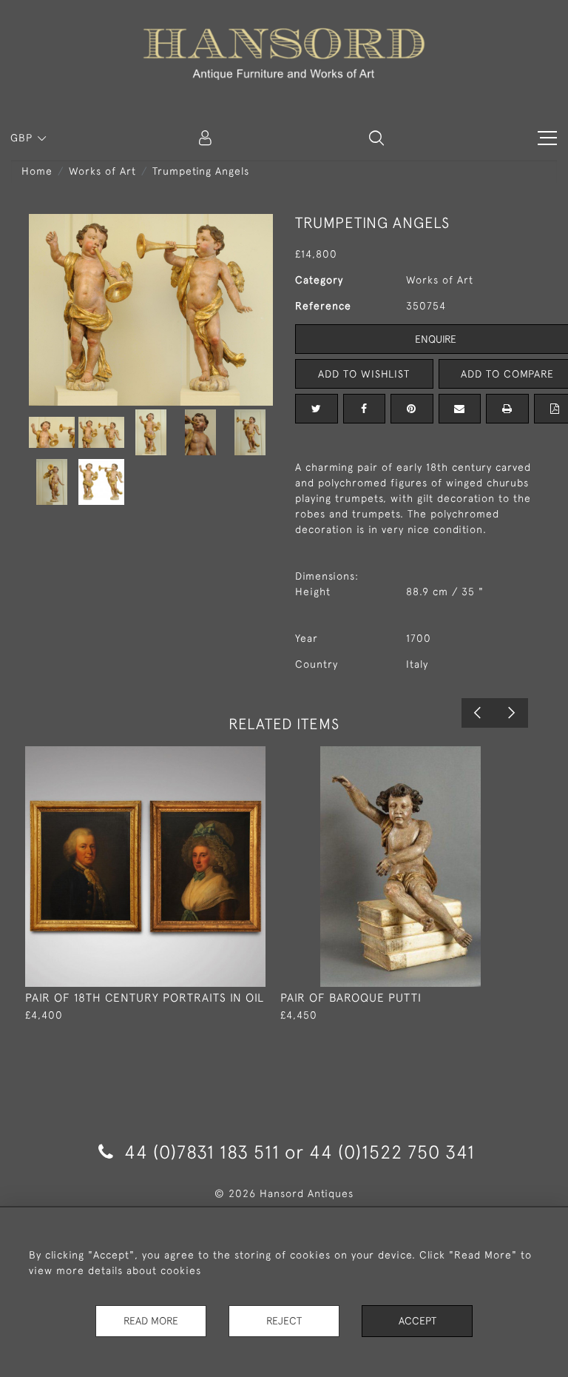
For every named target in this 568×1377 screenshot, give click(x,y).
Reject (284, 1321)
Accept (417, 1321)
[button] (376, 138)
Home (37, 171)
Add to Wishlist (364, 374)
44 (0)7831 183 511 (202, 1151)
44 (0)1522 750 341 (392, 1151)
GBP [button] (23, 138)
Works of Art (102, 171)
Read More (151, 1321)
